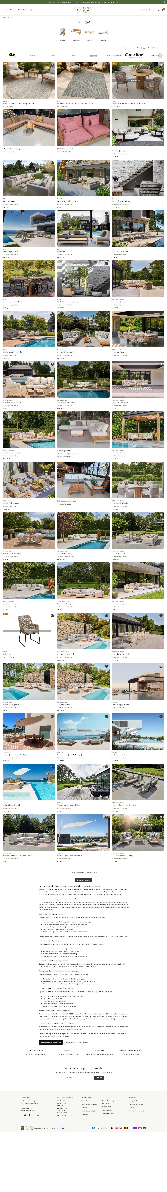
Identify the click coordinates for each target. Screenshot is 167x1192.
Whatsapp (74, 1054)
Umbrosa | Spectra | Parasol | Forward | (69, 855)
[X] (34, 1115)
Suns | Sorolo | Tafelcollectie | (121, 503)
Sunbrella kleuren (107, 1110)
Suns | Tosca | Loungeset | (119, 453)
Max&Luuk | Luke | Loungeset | (67, 201)
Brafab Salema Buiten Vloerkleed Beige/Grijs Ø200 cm (129, 103)
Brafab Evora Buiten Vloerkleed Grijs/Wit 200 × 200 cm (75, 103)
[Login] (154, 10)
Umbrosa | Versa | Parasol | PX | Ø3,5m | (15, 755)
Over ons (132, 1107)
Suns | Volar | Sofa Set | (119, 553)
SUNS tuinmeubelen (118, 299)
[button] (160, 55)
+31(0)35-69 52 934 (35, 1049)
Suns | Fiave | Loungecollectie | (12, 402)
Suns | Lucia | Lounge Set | (65, 654)
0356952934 (27, 1108)
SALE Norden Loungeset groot (13, 149)
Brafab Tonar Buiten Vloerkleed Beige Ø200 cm (18, 103)
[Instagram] (25, 1115)
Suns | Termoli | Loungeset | (11, 503)
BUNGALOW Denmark (114, 55)
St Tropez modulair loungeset (66, 501)
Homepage (6, 17)
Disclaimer (85, 1107)
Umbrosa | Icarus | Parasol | (11, 805)
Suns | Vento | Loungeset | (65, 553)
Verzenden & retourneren (89, 1104)
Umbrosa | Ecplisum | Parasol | (121, 704)
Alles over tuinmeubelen (136, 1104)
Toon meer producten (83, 880)
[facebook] (21, 1115)
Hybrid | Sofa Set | (63, 251)
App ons (67, 1049)
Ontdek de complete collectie (51, 1042)
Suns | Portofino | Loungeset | (66, 352)
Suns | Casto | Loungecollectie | (67, 402)
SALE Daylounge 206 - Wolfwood (68, 149)
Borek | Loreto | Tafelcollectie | (12, 302)
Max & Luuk (60, 199)
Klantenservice (87, 1097)
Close (165, 2)
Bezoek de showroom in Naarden (77, 1042)
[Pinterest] (29, 1115)
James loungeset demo (64, 450)
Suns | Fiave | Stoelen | (118, 352)
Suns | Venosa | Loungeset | (11, 453)
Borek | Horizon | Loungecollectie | (68, 302)
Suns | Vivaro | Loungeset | (120, 302)
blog (30, 10)
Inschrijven (98, 1077)
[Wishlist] (159, 10)
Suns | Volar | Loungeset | (11, 604)
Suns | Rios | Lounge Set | (11, 704)
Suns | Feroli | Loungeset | (120, 402)
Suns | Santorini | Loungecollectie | (14, 352)
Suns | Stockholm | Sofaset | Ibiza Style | (124, 805)
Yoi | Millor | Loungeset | (119, 151)
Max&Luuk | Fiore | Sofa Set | (121, 201)
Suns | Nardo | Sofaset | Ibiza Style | (123, 855)
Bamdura (32, 55)
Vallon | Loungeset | (9, 201)
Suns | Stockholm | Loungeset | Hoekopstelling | (18, 855)
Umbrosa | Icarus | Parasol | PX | (122, 755)
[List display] (144, 48)
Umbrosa (114, 702)
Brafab (5, 101)
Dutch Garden (154, 55)
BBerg (53, 55)
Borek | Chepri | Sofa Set (10, 251)
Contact (84, 1101)
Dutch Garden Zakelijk (88, 1111)
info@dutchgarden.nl (106, 1054)
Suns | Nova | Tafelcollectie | (11, 553)
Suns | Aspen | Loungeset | (65, 604)
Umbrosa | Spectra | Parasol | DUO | (68, 805)
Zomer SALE (22, 10)
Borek (73, 55)
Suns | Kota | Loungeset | (119, 604)
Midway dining (8, 654)
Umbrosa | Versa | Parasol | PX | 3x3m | (69, 755)
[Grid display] (141, 48)
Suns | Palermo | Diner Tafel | (121, 654)
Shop (4, 10)
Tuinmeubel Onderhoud (136, 1111)
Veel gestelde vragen (135, 1101)
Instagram (85, 1114)
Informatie (133, 1097)
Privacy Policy (106, 1106)
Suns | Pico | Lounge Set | (65, 704)
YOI (113, 148)
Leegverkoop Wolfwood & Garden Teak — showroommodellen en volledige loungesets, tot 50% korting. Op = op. (83, 2)
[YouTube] (38, 1115)
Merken (12, 10)
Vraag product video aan (131, 1054)
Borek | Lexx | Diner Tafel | (120, 251)
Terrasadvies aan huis (108, 1113)
